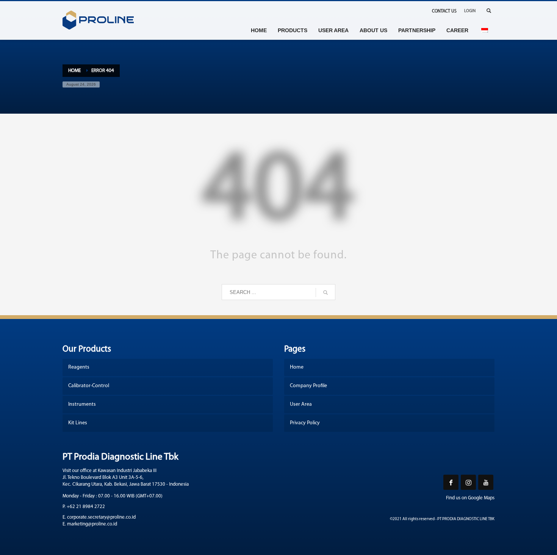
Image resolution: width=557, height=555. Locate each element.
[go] (325, 292)
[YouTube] (485, 482)
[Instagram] (468, 482)
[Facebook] (450, 482)
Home (74, 70)
